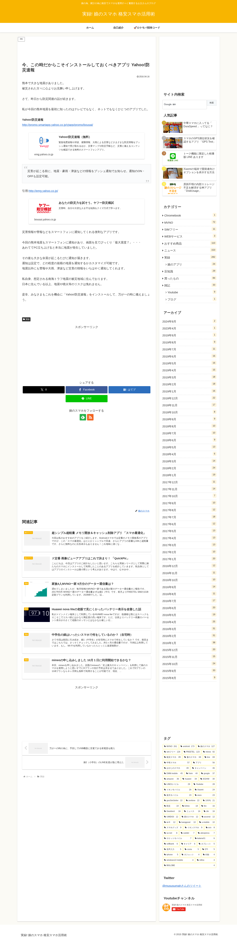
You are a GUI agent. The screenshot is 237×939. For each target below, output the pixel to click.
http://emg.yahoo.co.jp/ (43, 191)
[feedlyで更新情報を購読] (83, 417)
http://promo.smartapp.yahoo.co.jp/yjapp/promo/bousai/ (57, 124)
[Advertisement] (86, 49)
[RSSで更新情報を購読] (90, 417)
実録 (28, 319)
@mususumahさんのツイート (181, 885)
